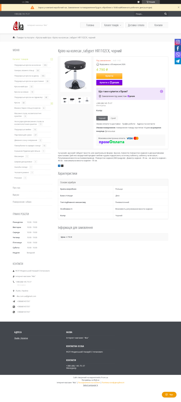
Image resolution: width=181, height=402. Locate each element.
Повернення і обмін (22, 202)
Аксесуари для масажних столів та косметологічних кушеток (29, 122)
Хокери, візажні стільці (24, 70)
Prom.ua (104, 377)
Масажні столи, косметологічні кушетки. (27, 114)
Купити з (104, 82)
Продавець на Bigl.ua (90, 380)
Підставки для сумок (23, 135)
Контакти (158, 25)
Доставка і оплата (136, 25)
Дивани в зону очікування (25, 140)
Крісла (17, 102)
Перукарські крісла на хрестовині (29, 81)
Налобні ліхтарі (20, 167)
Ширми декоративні (23, 161)
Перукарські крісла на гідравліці (28, 97)
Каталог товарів (111, 25)
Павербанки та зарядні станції (27, 145)
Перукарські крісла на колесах (27, 65)
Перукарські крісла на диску (26, 75)
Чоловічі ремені (21, 172)
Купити (109, 75)
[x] (62, 166)
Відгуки (16, 194)
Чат (171, 395)
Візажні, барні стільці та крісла (27, 108)
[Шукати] (165, 14)
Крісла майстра (43, 37)
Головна (90, 25)
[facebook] (59, 166)
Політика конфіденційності (113, 382)
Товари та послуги (25, 37)
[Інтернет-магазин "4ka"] (18, 25)
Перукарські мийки (22, 129)
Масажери (19, 156)
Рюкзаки (18, 177)
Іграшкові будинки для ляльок (27, 151)
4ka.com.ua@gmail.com (26, 296)
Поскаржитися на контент (89, 382)
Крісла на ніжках (21, 92)
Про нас (16, 187)
